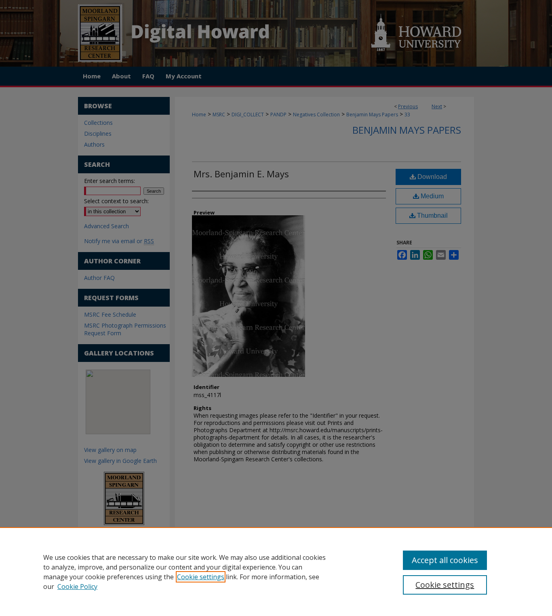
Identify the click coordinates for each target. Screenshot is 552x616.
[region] (276, 571)
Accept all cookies (445, 560)
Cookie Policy (77, 586)
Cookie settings (200, 576)
